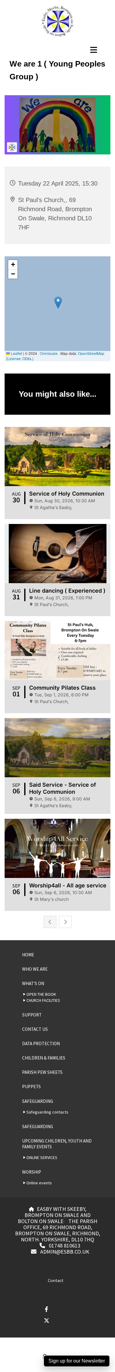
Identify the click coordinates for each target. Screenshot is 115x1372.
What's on (33, 983)
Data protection (41, 1043)
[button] (57, 50)
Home (28, 955)
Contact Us (35, 1029)
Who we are (35, 969)
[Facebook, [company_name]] (46, 1309)
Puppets (31, 1086)
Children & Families (43, 1058)
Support (32, 1015)
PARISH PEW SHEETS (42, 1072)
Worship (31, 1172)
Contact (55, 1280)
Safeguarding (37, 1101)
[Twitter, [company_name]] (46, 1320)
